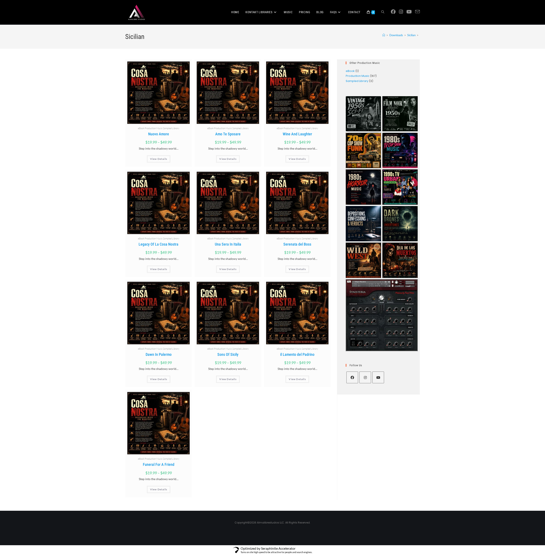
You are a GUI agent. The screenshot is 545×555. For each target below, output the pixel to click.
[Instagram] (365, 377)
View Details (158, 158)
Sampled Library (171, 128)
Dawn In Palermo (159, 354)
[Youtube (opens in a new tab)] (409, 11)
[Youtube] (378, 377)
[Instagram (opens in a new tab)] (401, 11)
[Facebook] (352, 377)
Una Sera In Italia (228, 244)
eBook (141, 128)
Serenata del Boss (297, 244)
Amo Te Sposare (228, 134)
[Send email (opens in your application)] (417, 11)
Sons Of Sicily (227, 354)
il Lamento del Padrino (297, 354)
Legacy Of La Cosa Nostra (158, 244)
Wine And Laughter (297, 134)
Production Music (153, 128)
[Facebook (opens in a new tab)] (393, 11)
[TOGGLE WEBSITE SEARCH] (382, 12)
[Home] (383, 35)
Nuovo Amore (158, 134)
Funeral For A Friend (158, 464)
